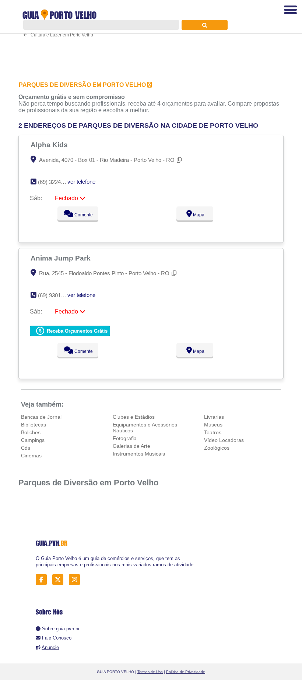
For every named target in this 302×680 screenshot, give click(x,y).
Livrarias (214, 417)
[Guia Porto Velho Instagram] (76, 579)
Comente (83, 214)
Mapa (198, 214)
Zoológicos (216, 448)
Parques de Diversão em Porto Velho (88, 482)
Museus (213, 425)
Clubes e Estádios (134, 417)
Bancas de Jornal (41, 417)
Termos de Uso (150, 672)
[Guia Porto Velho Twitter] (59, 579)
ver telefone (81, 181)
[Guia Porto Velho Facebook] (43, 579)
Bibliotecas (33, 425)
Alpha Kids (50, 145)
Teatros (212, 432)
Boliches (31, 432)
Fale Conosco (56, 638)
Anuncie (50, 647)
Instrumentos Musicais (139, 454)
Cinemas (31, 455)
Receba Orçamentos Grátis (76, 331)
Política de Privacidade (185, 672)
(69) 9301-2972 (56, 295)
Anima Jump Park (61, 258)
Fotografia (125, 438)
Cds (25, 448)
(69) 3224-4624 (56, 182)
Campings (33, 440)
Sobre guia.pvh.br (61, 628)
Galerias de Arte (131, 446)
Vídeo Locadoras (224, 440)
